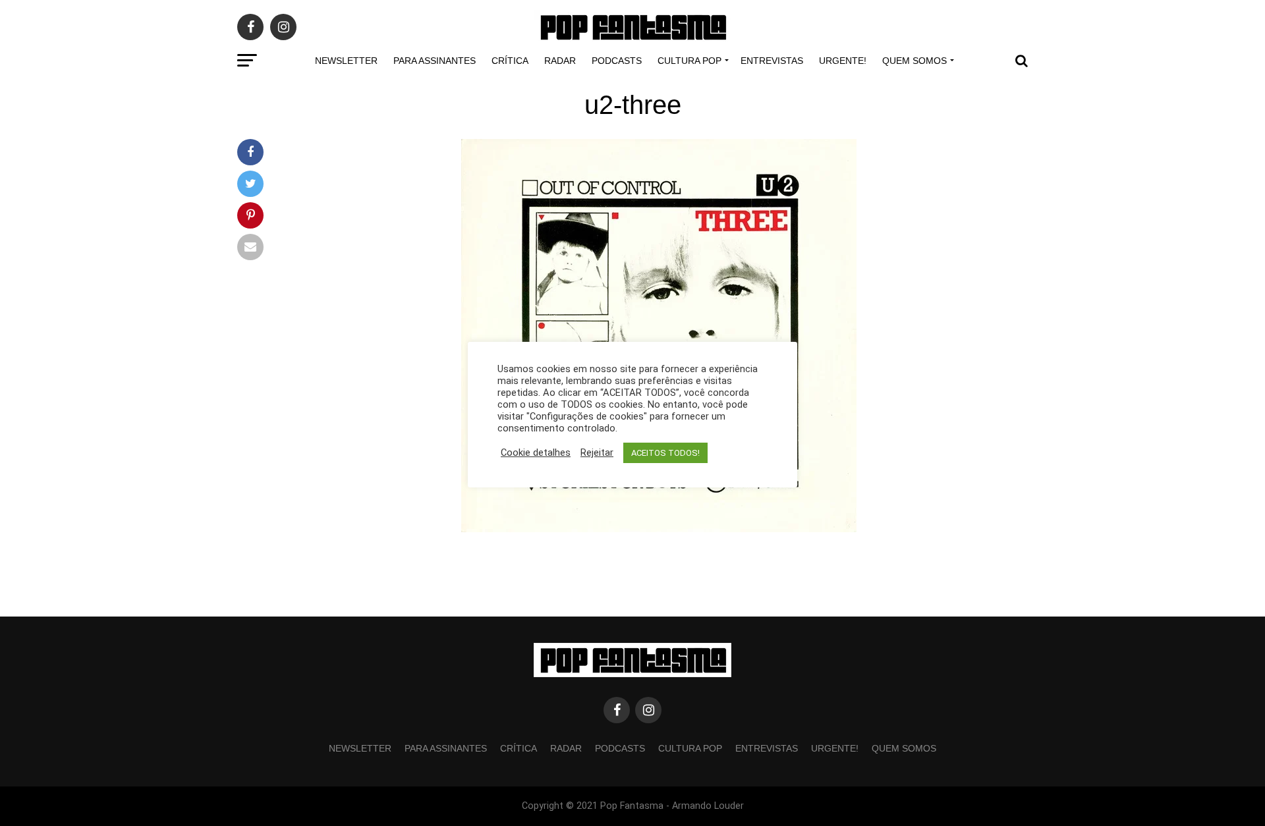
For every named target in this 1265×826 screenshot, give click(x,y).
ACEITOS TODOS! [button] (665, 453)
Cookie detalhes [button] (536, 452)
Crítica (510, 60)
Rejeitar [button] (596, 452)
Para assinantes (434, 60)
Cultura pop (689, 60)
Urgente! (842, 60)
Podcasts (617, 60)
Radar (560, 60)
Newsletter (346, 60)
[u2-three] (659, 528)
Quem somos (914, 60)
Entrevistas (772, 60)
